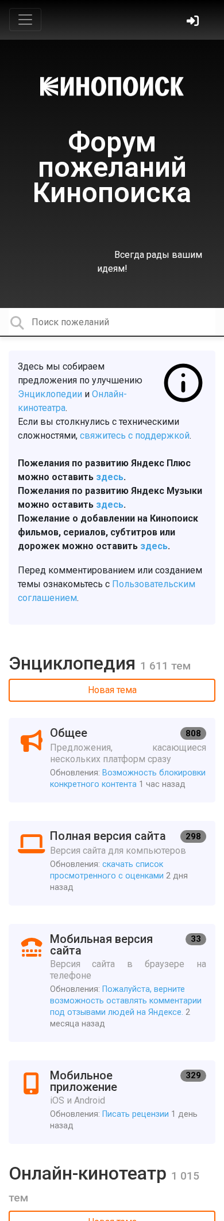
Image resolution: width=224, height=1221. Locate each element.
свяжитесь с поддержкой (135, 435)
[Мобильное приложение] (112, 1102)
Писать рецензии (135, 1114)
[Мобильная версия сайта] (112, 983)
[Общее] (112, 760)
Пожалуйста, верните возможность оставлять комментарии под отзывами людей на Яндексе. (126, 1000)
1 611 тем (165, 665)
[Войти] (194, 22)
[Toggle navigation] (25, 19)
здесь (109, 476)
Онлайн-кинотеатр (90, 1173)
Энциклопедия (74, 663)
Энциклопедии (50, 394)
